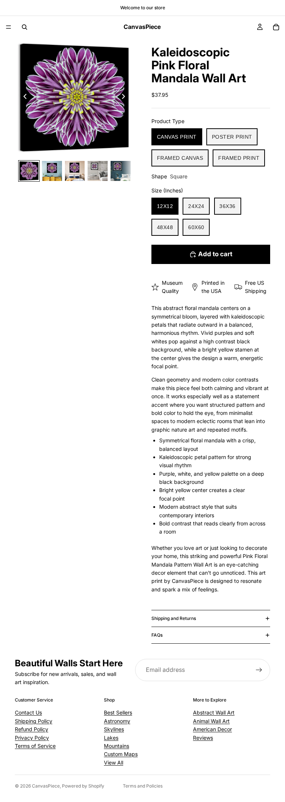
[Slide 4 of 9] (98, 171)
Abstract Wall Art (214, 712)
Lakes (111, 738)
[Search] (24, 27)
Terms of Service (35, 746)
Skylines (114, 729)
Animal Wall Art (211, 721)
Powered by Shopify (83, 786)
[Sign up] (259, 670)
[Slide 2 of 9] (52, 171)
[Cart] (276, 27)
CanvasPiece (46, 786)
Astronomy (117, 721)
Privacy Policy (32, 738)
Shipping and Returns (173, 618)
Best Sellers (118, 712)
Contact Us (28, 712)
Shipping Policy (33, 721)
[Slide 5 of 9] (121, 171)
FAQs (157, 635)
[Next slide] (125, 97)
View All (113, 762)
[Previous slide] (23, 97)
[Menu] (8, 27)
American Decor (212, 729)
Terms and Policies (143, 786)
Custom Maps (121, 754)
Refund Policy (31, 729)
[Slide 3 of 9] (75, 171)
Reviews (203, 738)
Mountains (116, 746)
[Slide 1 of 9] (29, 171)
